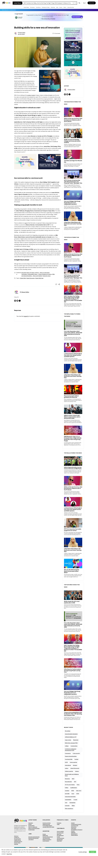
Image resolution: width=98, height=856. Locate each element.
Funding (76, 759)
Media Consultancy (47, 839)
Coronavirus (68, 753)
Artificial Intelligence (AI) (70, 737)
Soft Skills (67, 793)
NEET (73, 778)
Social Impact (31, 829)
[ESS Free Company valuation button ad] (73, 60)
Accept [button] (92, 852)
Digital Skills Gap (39, 278)
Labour (66, 768)
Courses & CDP (74, 825)
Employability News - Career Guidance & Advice (40, 274)
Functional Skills (68, 759)
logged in (26, 316)
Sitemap (16, 844)
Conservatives (74, 746)
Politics (66, 787)
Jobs (57, 7)
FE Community (17, 838)
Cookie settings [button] (83, 852)
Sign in (84, 3)
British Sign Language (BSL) (71, 743)
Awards (73, 823)
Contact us (16, 837)
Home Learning (73, 762)
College (66, 746)
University (67, 805)
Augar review (68, 740)
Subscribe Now (70, 7)
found (45, 100)
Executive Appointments (34, 836)
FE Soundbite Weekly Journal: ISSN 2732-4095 (48, 826)
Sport (73, 793)
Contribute (38, 7)
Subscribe (91, 3)
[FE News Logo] (6, 3)
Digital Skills (23, 278)
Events (60, 7)
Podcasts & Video (46, 7)
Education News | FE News (28, 272)
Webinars (73, 832)
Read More (9, 854)
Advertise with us (18, 841)
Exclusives (32, 7)
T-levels (75, 799)
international (68, 765)
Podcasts (59, 823)
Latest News (26, 7)
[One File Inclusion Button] (25, 168)
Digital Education (30, 278)
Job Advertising (46, 838)
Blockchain (75, 740)
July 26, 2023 (21, 34)
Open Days (73, 828)
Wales (73, 805)
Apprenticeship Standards (71, 734)
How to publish (60, 831)
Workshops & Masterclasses (74, 834)
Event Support (46, 840)
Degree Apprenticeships (71, 756)
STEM (77, 793)
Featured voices (46, 276)
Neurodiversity (68, 781)
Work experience (69, 808)
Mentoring (67, 778)
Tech (66, 802)
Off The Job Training (70, 784)
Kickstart (75, 765)
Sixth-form (78, 790)
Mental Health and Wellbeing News (72, 775)
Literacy (77, 771)
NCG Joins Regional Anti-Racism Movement (34, 3)
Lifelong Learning (69, 771)
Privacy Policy (17, 842)
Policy (78, 784)
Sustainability (68, 799)
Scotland (67, 790)
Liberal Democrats (74, 768)
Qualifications (73, 787)
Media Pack (45, 835)
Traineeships (72, 802)
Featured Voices (46, 824)
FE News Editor (21, 32)
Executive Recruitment (33, 838)
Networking (73, 827)
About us (16, 836)
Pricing (44, 834)
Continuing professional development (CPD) (70, 749)
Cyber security (76, 753)
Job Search (31, 839)
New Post (59, 834)
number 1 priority (31, 95)
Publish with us (17, 840)
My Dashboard (60, 835)
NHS (75, 781)
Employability (31, 825)
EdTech (30, 824)
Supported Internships (70, 796)
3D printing (67, 731)
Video (58, 824)
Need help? (59, 840)
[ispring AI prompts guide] (49, 168)
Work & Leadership (32, 827)
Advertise (53, 7)
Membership (60, 839)
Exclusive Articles (47, 823)
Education (30, 823)
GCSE (66, 762)
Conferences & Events (76, 824)
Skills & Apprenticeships (34, 828)
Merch (65, 7)
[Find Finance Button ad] (73, 34)
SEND (72, 790)
